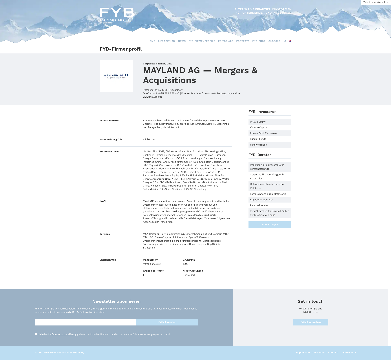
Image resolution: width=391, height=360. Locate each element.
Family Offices (258, 144)
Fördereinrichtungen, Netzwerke (268, 193)
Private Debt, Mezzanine (263, 133)
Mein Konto (369, 2)
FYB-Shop (258, 41)
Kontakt (333, 352)
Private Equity (257, 121)
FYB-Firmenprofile (201, 41)
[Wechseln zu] (290, 41)
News (182, 41)
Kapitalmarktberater (261, 199)
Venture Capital (258, 127)
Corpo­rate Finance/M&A (157, 63)
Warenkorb (383, 2)
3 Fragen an (166, 41)
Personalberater (259, 205)
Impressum (303, 352)
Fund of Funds (258, 138)
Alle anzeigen (270, 224)
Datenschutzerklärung (64, 334)
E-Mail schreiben (310, 322)
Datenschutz (348, 352)
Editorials (225, 41)
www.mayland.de (152, 96)
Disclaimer (318, 352)
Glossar (274, 41)
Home (151, 41)
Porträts (243, 41)
